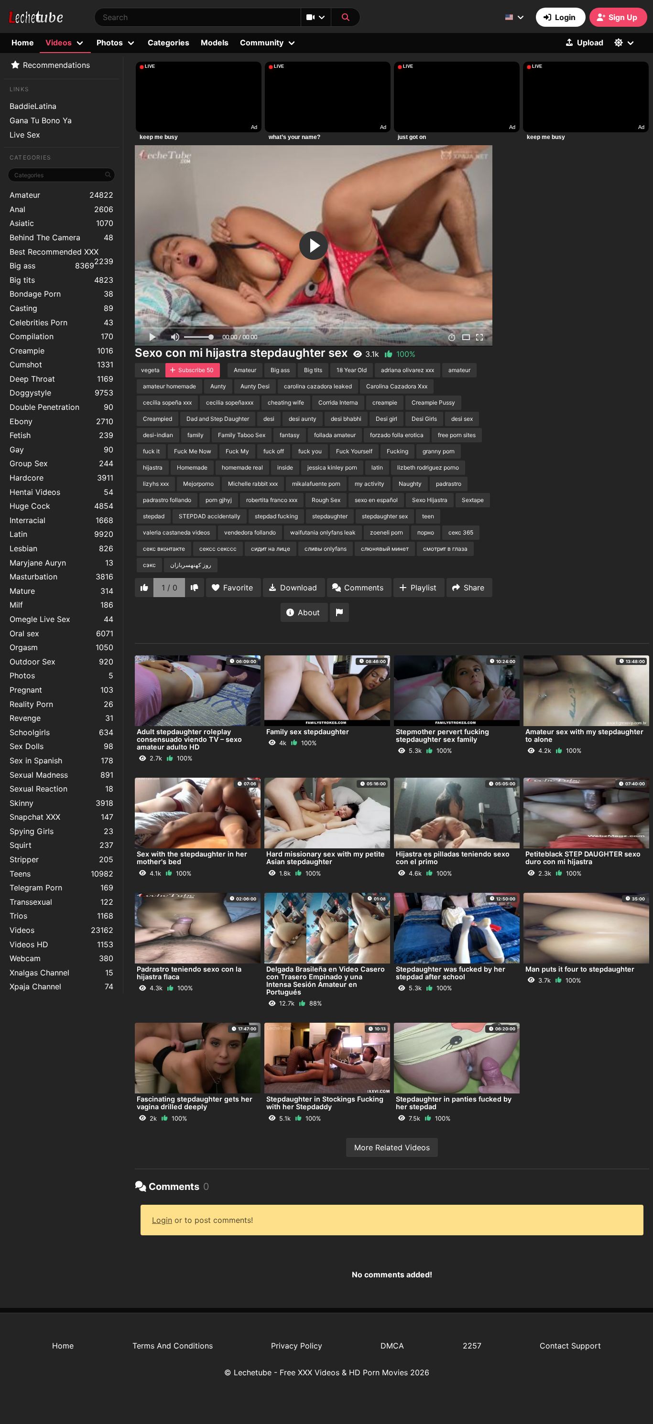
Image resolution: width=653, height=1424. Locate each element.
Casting (61, 308)
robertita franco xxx (271, 499)
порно (425, 532)
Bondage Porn (61, 294)
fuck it (151, 451)
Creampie (61, 350)
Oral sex (61, 633)
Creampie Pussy (433, 402)
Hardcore (61, 477)
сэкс (149, 564)
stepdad (153, 516)
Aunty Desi (255, 386)
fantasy (290, 435)
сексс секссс (218, 548)
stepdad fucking (276, 516)
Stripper (61, 859)
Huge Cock (61, 506)
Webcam (61, 958)
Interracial (61, 520)
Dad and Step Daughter (217, 418)
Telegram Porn (61, 887)
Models (215, 42)
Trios (61, 916)
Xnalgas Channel (61, 972)
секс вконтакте (164, 548)
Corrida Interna (338, 402)
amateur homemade (169, 386)
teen (428, 516)
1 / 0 (169, 587)
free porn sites (457, 435)
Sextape (473, 499)
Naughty (410, 483)
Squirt (61, 845)
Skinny (61, 803)
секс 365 (460, 532)
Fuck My (237, 451)
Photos (61, 675)
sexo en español (376, 499)
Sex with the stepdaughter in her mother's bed (192, 858)
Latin (61, 534)
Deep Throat (61, 379)
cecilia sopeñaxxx (229, 402)
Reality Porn (61, 704)
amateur (459, 370)
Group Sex (61, 463)
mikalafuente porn (316, 483)
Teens (61, 873)
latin (377, 467)
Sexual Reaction (61, 788)
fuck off (273, 451)
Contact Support (570, 1345)
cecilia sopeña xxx (167, 402)
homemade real (242, 467)
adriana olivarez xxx (407, 370)
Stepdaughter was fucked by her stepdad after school (450, 973)
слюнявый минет (385, 548)
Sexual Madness (61, 775)
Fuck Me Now (192, 451)
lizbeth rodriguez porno (428, 467)
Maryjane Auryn (61, 562)
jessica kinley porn (332, 467)
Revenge (61, 718)
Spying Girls (61, 831)
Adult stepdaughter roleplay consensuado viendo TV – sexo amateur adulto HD (189, 739)
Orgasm (61, 647)
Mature (61, 591)
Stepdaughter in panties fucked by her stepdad (454, 1103)
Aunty (218, 386)
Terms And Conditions (172, 1345)
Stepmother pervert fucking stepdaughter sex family (442, 735)
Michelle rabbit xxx (253, 483)
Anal (61, 209)
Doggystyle (61, 392)
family (195, 435)
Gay (61, 449)
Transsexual (61, 902)
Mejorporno (198, 483)
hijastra (153, 467)
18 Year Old (352, 370)
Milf (61, 605)
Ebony (61, 421)
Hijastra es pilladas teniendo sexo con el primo (453, 858)
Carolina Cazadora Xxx (396, 386)
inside (285, 467)
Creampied (157, 418)
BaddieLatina (33, 106)
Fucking (397, 451)
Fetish (61, 435)
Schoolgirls (61, 732)
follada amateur (335, 435)
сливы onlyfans (326, 548)
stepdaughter (330, 516)
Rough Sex (326, 499)
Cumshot (61, 364)
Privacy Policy (296, 1345)
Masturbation (61, 576)
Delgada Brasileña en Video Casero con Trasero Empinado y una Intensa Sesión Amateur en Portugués (325, 980)
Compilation (61, 336)
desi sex (462, 418)
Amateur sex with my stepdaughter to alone (584, 735)
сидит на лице (270, 548)
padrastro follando (167, 499)
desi (268, 418)
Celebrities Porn (61, 322)
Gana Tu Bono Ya (41, 120)
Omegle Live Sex (61, 619)
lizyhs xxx (156, 483)
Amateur (61, 195)
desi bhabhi (346, 418)
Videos (61, 930)
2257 (472, 1345)
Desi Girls (424, 418)
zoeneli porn (386, 532)
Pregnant (61, 690)
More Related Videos (392, 1147)
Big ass (52, 265)
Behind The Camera (61, 237)
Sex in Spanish (61, 760)
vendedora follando (250, 532)
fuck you (310, 451)
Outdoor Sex (61, 661)
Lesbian (61, 548)
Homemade (192, 467)
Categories (168, 42)
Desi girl (386, 418)
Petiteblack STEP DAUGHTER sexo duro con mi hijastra (583, 858)
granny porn (439, 451)
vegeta (150, 370)
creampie (384, 402)
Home (22, 42)
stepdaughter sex (385, 516)
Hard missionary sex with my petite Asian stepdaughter (325, 858)
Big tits (61, 280)
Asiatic (61, 223)
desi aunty (302, 418)
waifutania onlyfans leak (323, 532)
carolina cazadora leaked (318, 386)
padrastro (448, 483)
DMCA (392, 1345)
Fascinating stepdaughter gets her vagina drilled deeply (194, 1103)
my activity (369, 483)
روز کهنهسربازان (190, 564)
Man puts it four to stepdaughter (579, 969)
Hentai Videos (61, 492)
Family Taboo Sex (241, 435)
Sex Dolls (61, 746)
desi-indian (158, 435)
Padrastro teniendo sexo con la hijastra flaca (189, 973)
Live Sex (25, 134)
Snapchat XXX (61, 817)
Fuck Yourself (354, 451)
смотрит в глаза (445, 548)
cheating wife (286, 402)
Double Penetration (61, 407)
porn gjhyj (219, 499)
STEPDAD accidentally (209, 516)
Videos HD (61, 944)
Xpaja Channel (61, 986)
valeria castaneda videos (176, 532)
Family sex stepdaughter (307, 732)
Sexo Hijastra (429, 499)
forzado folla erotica (397, 435)
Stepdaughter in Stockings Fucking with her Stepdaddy (324, 1103)
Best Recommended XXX (61, 253)
